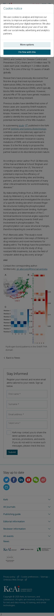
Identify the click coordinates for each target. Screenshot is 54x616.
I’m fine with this (27, 52)
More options (27, 44)
